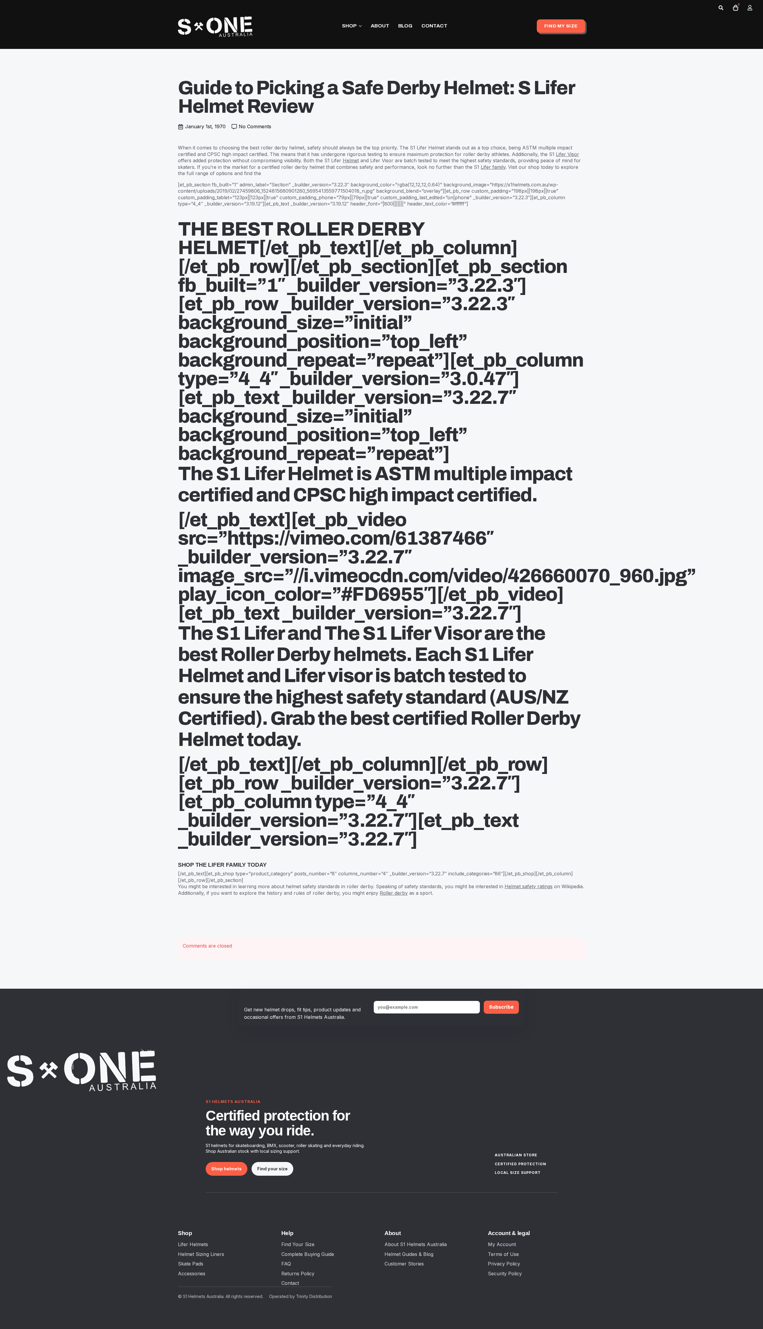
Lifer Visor (567, 154)
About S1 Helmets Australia (415, 1244)
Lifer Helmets (193, 1244)
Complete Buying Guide (307, 1254)
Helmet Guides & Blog (408, 1254)
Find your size (272, 1168)
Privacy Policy (504, 1264)
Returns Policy (297, 1274)
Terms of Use (503, 1254)
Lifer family (493, 167)
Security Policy (505, 1274)
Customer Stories (404, 1264)
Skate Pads (190, 1264)
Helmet (351, 160)
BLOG (405, 26)
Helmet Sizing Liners (201, 1254)
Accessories (191, 1274)
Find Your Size (297, 1244)
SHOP (349, 26)
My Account (502, 1244)
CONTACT (434, 26)
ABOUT (380, 26)
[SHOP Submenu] (359, 26)
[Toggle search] (721, 8)
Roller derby (394, 893)
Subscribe (501, 1007)
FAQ (286, 1264)
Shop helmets (226, 1168)
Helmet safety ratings (529, 886)
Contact (290, 1283)
